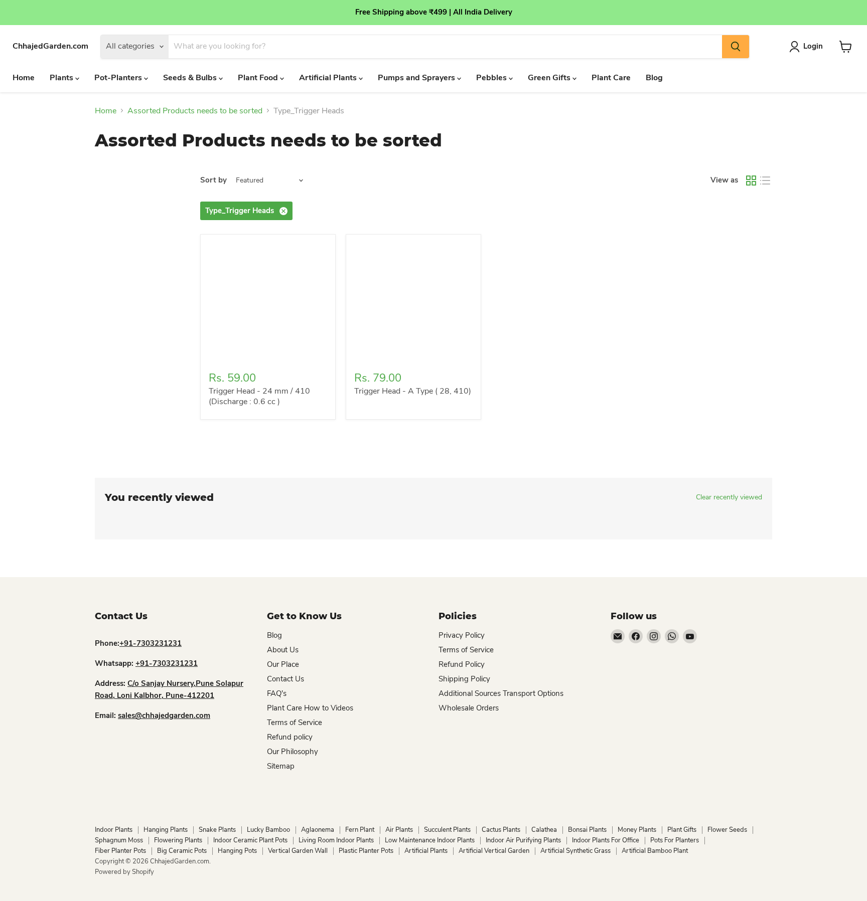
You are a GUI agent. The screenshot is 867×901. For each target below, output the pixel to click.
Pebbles (492, 77)
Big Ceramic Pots (182, 850)
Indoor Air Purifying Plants (523, 840)
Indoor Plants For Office (605, 840)
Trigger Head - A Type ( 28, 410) (412, 391)
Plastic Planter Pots (366, 850)
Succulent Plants (447, 829)
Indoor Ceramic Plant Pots (250, 840)
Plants (62, 77)
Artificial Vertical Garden (494, 850)
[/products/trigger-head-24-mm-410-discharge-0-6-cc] (268, 302)
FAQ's (276, 693)
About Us (283, 650)
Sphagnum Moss (119, 840)
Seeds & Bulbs (191, 77)
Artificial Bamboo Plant (655, 850)
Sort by (213, 180)
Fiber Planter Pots (120, 850)
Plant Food (259, 77)
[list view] (765, 180)
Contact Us (285, 679)
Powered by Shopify (124, 871)
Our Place (283, 664)
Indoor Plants (113, 829)
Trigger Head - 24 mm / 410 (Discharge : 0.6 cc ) (259, 396)
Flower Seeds (727, 829)
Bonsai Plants (587, 829)
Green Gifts (550, 77)
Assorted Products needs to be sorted (194, 110)
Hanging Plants (165, 829)
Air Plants (399, 829)
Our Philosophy (292, 752)
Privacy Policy (462, 635)
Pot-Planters (119, 77)
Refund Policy (462, 664)
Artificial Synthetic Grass (575, 850)
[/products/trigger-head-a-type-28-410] (413, 302)
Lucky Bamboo (268, 829)
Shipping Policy (464, 679)
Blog (654, 77)
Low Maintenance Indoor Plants (430, 840)
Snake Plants (217, 829)
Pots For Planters (674, 840)
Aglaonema (317, 829)
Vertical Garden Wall (298, 850)
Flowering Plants (178, 840)
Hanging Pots (237, 850)
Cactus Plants (501, 829)
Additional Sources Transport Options (501, 693)
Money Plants (637, 829)
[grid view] (751, 180)
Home (24, 77)
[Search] (735, 46)
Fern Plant (359, 829)
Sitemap (281, 766)
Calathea (544, 829)
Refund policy (290, 737)
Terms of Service (294, 722)
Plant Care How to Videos (310, 708)
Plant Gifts (681, 829)
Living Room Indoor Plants (336, 840)
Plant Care (611, 77)
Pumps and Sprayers (417, 77)
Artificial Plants (329, 77)
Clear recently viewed (729, 497)
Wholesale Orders (469, 708)
